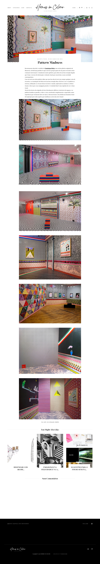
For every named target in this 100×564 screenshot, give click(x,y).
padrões (57, 422)
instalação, (52, 422)
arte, (45, 422)
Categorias (16, 7)
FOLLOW (86, 523)
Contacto (29, 7)
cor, (48, 422)
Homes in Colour (45, 554)
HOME (73, 7)
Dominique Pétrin (50, 68)
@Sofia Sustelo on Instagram (18, 523)
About (9, 7)
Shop (22, 7)
